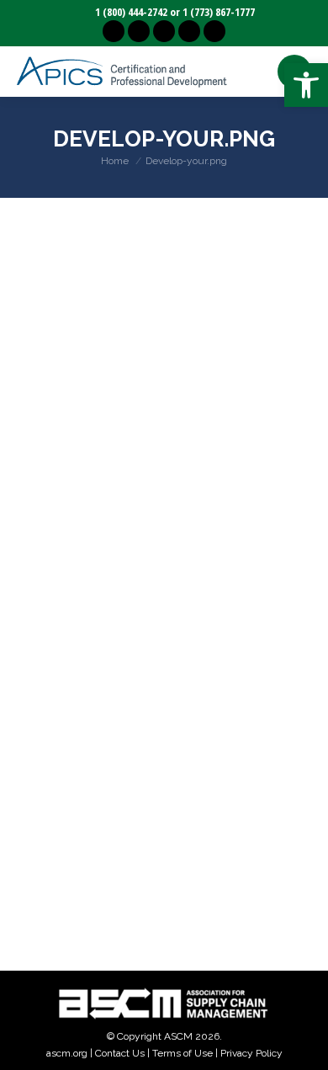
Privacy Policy (251, 1053)
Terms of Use (182, 1053)
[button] (306, 85)
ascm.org (66, 1053)
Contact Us (120, 1053)
